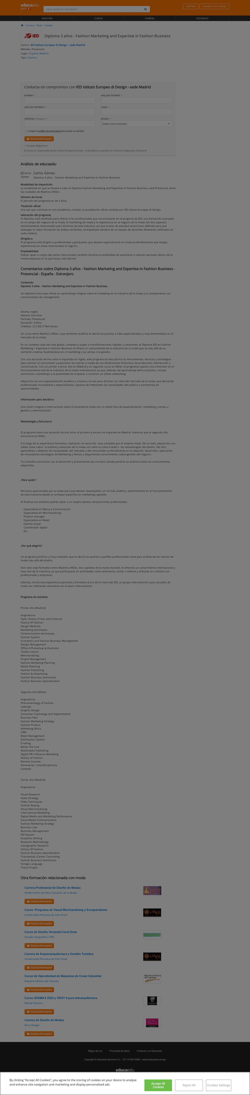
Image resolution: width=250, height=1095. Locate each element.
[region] (125, 1083)
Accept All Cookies (158, 1085)
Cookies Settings (218, 1085)
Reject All (189, 1085)
